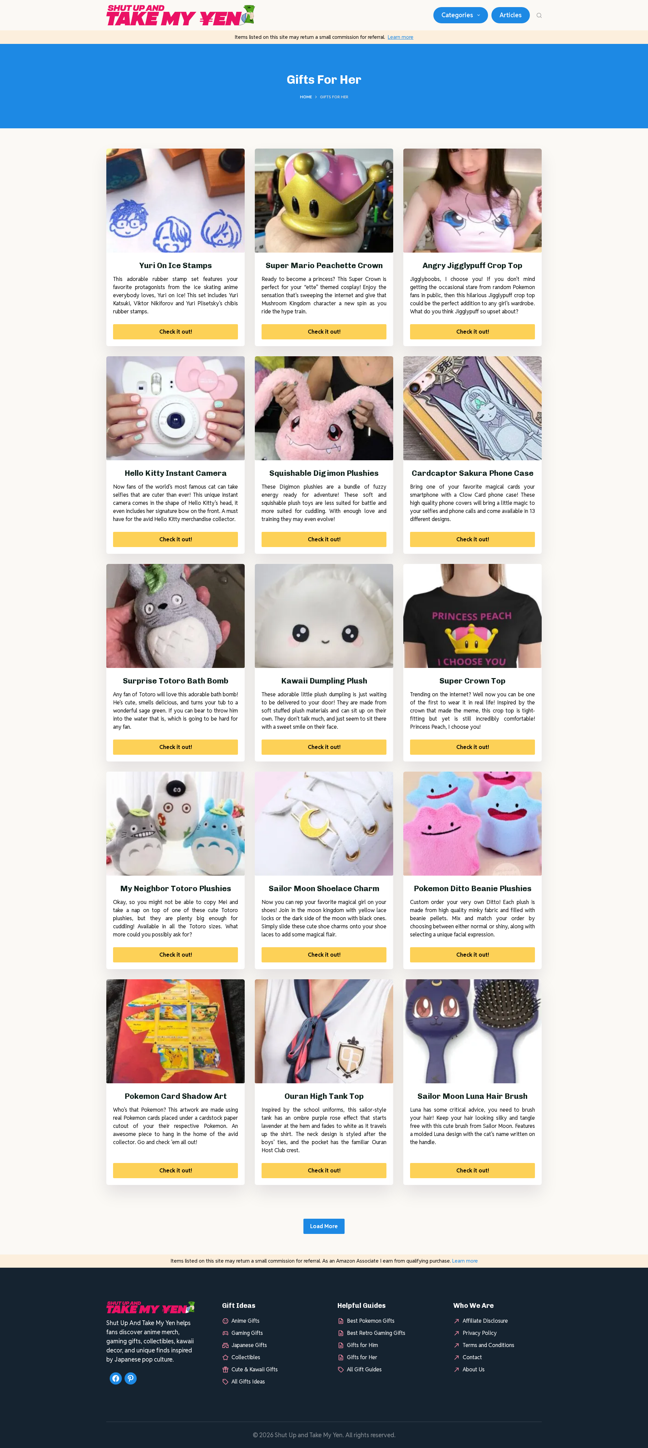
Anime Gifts (246, 1320)
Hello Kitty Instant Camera (176, 473)
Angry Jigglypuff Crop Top (472, 265)
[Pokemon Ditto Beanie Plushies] (472, 824)
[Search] (539, 15)
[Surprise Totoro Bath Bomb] (175, 616)
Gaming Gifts (247, 1332)
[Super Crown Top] (472, 616)
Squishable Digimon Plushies (324, 473)
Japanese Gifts (249, 1344)
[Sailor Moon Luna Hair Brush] (472, 1031)
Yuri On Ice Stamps (175, 265)
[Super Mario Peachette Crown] (324, 201)
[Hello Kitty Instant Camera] (175, 408)
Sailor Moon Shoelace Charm (324, 888)
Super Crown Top (472, 681)
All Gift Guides (364, 1369)
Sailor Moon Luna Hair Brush (472, 1096)
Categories (457, 15)
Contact (472, 1357)
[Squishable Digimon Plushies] (324, 408)
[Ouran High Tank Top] (324, 1031)
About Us (474, 1369)
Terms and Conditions (488, 1344)
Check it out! (175, 331)
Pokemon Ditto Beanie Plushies (473, 888)
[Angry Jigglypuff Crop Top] (472, 201)
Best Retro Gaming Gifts (376, 1332)
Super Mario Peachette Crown (324, 265)
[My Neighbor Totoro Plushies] (175, 824)
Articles (511, 15)
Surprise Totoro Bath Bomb (175, 681)
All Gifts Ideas (248, 1381)
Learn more (400, 37)
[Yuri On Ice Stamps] (175, 201)
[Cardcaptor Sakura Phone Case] (472, 408)
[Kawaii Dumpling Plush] (324, 616)
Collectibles (246, 1357)
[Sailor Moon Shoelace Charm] (324, 824)
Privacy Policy (480, 1332)
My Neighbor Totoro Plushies (175, 888)
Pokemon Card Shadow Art (176, 1096)
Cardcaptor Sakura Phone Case (473, 473)
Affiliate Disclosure (485, 1320)
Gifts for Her (362, 1357)
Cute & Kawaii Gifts (255, 1369)
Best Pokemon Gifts (371, 1320)
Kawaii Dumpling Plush (324, 681)
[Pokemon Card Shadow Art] (175, 1031)
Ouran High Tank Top (324, 1096)
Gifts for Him (362, 1344)
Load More (324, 1226)
